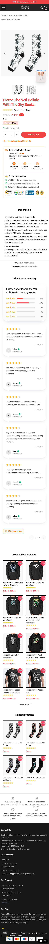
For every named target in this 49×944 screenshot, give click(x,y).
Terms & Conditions (9, 863)
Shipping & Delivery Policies (12, 885)
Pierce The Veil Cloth (18, 15)
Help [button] (44, 941)
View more (24, 705)
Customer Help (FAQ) (10, 899)
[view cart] (45, 7)
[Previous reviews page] (31, 537)
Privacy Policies (8, 867)
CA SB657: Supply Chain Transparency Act (18, 874)
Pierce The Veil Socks (10, 19)
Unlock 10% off (5, 933)
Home (3, 15)
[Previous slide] (5, 53)
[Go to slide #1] (18, 89)
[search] (41, 7)
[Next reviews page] (43, 537)
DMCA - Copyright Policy (11, 870)
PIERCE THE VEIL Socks (35, 778)
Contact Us (6, 896)
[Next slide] (44, 53)
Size (4, 119)
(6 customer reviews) (22, 110)
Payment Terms (8, 889)
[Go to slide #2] (31, 89)
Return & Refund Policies (11, 892)
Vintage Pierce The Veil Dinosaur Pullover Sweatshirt (35, 619)
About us (5, 860)
